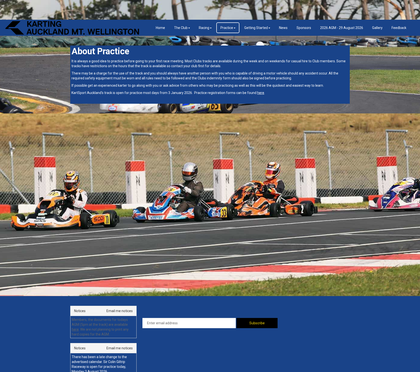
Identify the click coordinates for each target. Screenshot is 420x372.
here (75, 329)
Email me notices (119, 311)
